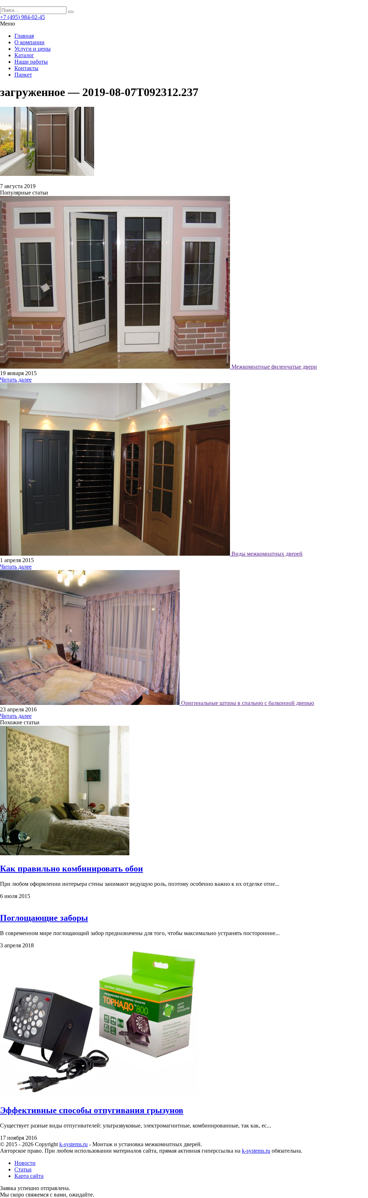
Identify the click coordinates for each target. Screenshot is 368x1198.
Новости (25, 1163)
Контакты (26, 68)
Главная (24, 36)
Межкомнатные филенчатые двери (274, 367)
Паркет (23, 75)
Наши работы (31, 62)
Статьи (23, 1169)
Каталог (24, 55)
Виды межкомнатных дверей (267, 554)
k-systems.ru (73, 1144)
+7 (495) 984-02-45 (22, 17)
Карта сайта (28, 1176)
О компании (29, 42)
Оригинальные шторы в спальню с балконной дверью (247, 703)
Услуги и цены (32, 49)
